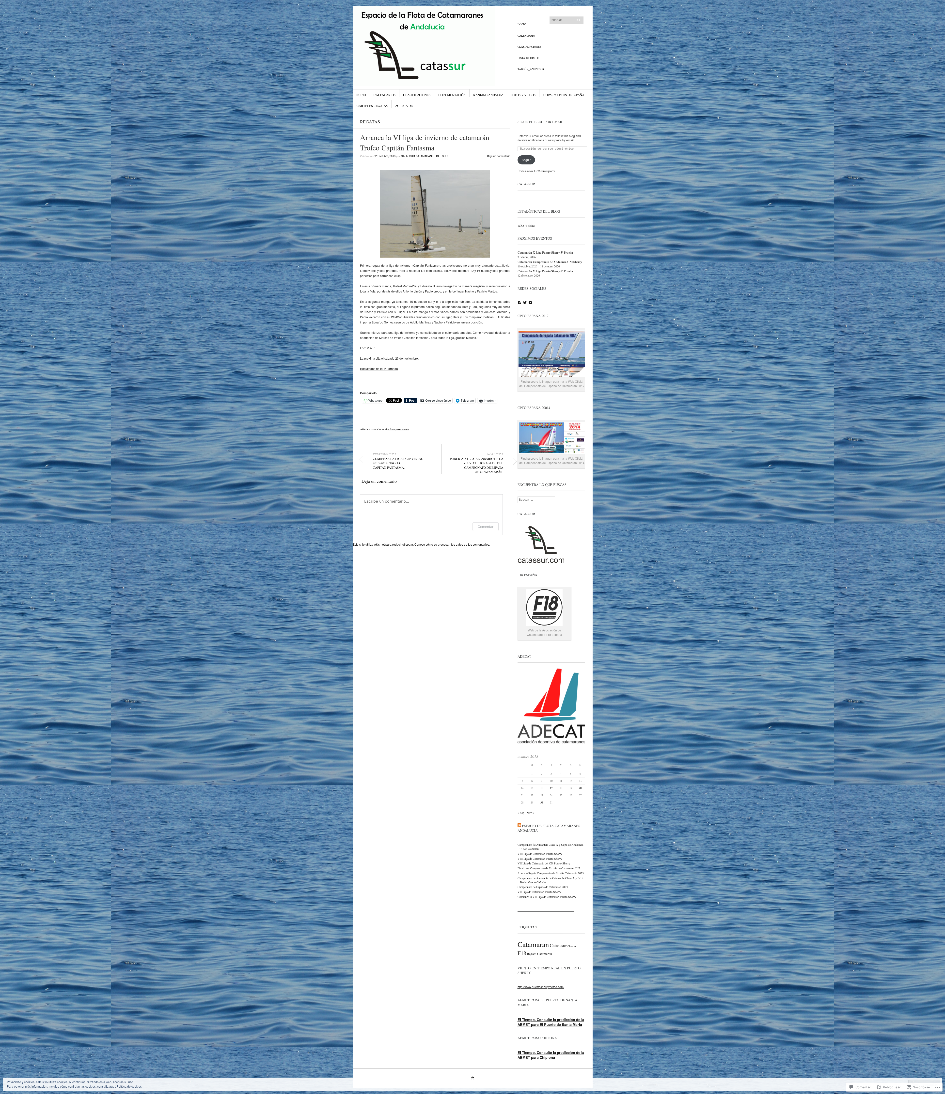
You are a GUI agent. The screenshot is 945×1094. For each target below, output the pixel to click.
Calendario (526, 35)
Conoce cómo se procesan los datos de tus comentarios (451, 544)
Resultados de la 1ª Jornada (379, 368)
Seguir (526, 160)
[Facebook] (519, 303)
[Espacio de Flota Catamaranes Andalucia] (435, 24)
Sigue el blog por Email (540, 121)
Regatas (370, 122)
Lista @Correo (528, 58)
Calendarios (384, 95)
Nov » (530, 813)
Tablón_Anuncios (531, 69)
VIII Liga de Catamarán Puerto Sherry (540, 854)
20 (580, 788)
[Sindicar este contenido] (519, 825)
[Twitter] (525, 303)
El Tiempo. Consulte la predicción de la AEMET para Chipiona (551, 1055)
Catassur (526, 184)
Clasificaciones (529, 46)
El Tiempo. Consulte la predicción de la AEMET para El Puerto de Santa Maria (551, 1022)
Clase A (571, 946)
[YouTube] (530, 303)
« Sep (521, 813)
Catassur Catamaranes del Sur (424, 156)
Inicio (522, 24)
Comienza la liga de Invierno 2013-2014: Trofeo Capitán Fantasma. (398, 461)
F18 (522, 953)
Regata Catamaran (539, 953)
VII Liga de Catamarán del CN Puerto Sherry (544, 863)
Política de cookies (129, 1086)
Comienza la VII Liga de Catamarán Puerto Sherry (547, 897)
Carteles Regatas (372, 105)
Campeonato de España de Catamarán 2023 (543, 887)
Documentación (452, 95)
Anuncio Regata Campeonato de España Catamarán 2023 (551, 873)
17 (551, 788)
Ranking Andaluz (488, 95)
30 (541, 802)
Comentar (485, 527)
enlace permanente (398, 429)
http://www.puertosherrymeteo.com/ (541, 987)
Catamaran (533, 944)
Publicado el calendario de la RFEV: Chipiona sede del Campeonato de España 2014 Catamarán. (476, 463)
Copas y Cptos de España (563, 95)
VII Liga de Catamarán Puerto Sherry (539, 892)
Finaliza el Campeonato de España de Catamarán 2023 (549, 868)
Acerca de (404, 105)
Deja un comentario (498, 156)
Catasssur (558, 945)
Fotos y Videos (523, 95)
